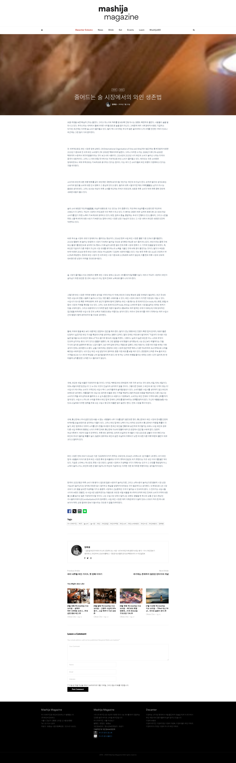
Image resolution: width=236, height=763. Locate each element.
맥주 (80, 524)
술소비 (86, 524)
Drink (111, 30)
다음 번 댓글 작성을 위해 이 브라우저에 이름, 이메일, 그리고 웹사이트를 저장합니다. (99, 685)
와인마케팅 (114, 524)
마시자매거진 (72, 524)
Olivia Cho (71, 617)
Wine (121, 90)
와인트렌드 (153, 524)
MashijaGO (155, 30)
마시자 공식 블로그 (105, 736)
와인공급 (105, 524)
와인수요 (144, 524)
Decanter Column (84, 30)
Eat (120, 30)
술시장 (92, 524)
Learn (141, 30)
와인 (98, 524)
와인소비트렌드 (133, 524)
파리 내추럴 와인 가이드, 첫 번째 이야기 (84, 574)
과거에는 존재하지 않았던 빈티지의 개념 (151, 574)
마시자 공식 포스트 (105, 733)
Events (130, 30)
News (100, 30)
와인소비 (123, 524)
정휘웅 (114, 104)
